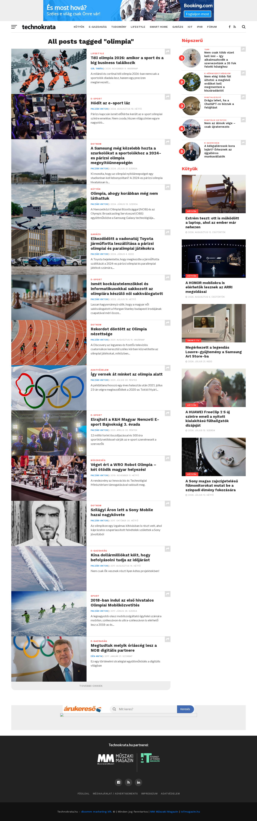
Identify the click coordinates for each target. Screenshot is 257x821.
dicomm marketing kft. (96, 811)
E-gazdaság (98, 26)
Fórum (212, 26)
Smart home (159, 26)
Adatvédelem (170, 793)
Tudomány (118, 26)
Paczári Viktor (99, 109)
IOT (190, 26)
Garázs (177, 26)
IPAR (200, 26)
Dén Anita (96, 656)
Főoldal (83, 793)
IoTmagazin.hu (190, 811)
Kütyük (79, 26)
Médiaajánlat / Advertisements (115, 793)
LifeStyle (138, 26)
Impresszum (149, 793)
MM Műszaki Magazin (164, 811)
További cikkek (91, 685)
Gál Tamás (97, 68)
